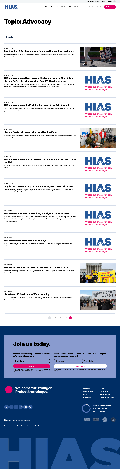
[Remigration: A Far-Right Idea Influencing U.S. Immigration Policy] (98, 57)
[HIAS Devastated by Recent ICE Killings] (98, 246)
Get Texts (80, 366)
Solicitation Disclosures (27, 425)
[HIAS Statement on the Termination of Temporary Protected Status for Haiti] (98, 165)
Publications (87, 397)
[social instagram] (11, 407)
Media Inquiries (88, 391)
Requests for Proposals (108, 397)
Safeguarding (104, 391)
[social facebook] (16, 407)
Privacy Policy (8, 425)
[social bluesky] (30, 407)
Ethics (85, 394)
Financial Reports (105, 394)
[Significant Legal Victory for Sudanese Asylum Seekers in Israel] (98, 192)
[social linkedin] (6, 407)
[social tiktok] (21, 407)
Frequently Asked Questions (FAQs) (96, 1)
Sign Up (32, 366)
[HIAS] (28, 389)
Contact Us (110, 1)
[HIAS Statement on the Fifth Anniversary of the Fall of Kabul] (98, 111)
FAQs (102, 388)
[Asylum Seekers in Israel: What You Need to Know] (98, 138)
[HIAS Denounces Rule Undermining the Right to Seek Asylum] (98, 219)
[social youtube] (25, 407)
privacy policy (34, 370)
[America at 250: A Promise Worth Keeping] (98, 300)
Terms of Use (16, 425)
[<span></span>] (70, 317)
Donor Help (38, 425)
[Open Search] (114, 1)
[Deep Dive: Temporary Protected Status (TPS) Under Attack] (98, 273)
